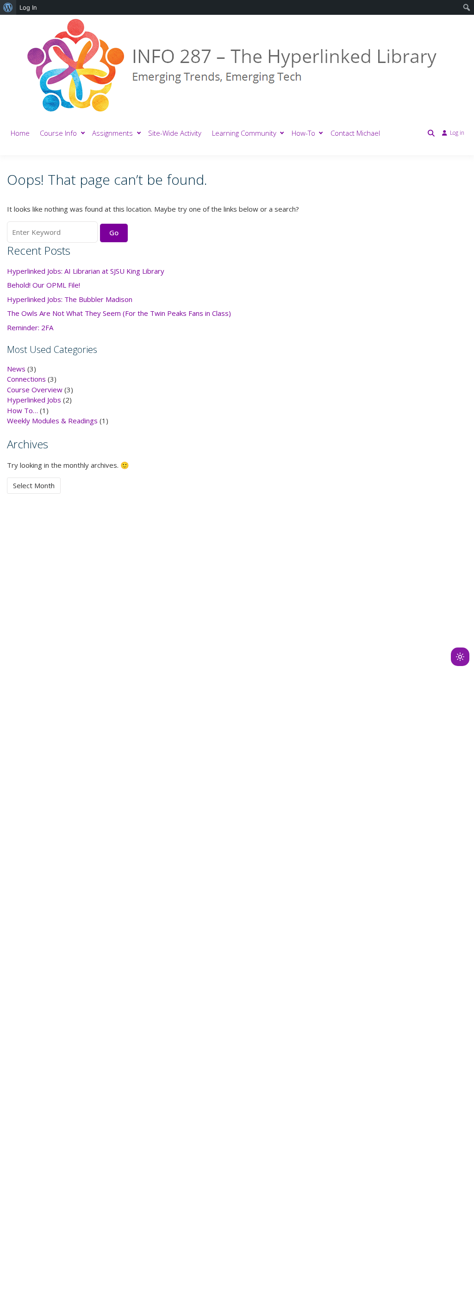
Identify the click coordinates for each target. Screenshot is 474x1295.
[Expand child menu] (83, 133)
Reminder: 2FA (30, 327)
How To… (22, 410)
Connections (26, 378)
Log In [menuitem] (28, 7)
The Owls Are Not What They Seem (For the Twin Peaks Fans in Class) (119, 313)
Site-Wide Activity (174, 133)
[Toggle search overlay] (431, 132)
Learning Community (244, 133)
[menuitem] (8, 7)
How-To (303, 133)
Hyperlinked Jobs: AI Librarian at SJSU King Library (85, 271)
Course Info (58, 133)
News (16, 368)
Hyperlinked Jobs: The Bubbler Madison (69, 299)
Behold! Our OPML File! (43, 284)
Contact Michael (355, 133)
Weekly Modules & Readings (52, 420)
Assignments (112, 133)
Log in (457, 133)
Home (20, 133)
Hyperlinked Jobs (34, 399)
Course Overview (34, 389)
